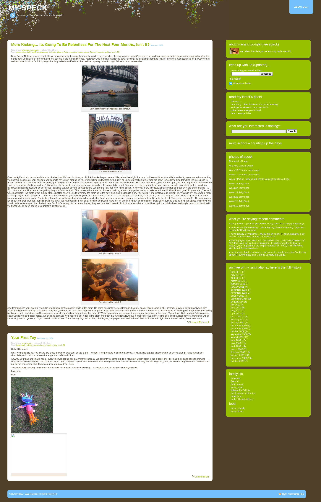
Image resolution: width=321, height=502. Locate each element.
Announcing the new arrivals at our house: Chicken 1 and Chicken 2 (266, 235)
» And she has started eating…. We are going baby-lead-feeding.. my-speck (267, 227)
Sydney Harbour (96, 52)
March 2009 (237, 349)
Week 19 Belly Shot (239, 206)
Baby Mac (236, 378)
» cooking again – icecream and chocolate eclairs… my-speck (260, 240)
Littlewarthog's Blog (240, 390)
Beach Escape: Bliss (241, 113)
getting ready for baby (46, 52)
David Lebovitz (238, 408)
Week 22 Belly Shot (239, 197)
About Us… (301, 7)
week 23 (115, 52)
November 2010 (239, 293)
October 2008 (237, 361)
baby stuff (31, 52)
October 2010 (237, 296)
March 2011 (237, 281)
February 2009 (238, 352)
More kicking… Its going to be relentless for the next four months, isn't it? (80, 44)
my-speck (27, 8)
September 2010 (239, 298)
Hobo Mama (237, 384)
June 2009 (236, 340)
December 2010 (239, 290)
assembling (21, 52)
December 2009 (239, 325)
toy (55, 345)
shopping (49, 345)
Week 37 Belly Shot (239, 188)
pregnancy (34, 50)
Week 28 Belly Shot (239, 192)
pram (86, 52)
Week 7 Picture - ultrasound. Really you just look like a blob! (259, 179)
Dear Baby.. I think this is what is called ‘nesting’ (254, 104)
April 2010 (236, 313)
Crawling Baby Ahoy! (293, 223)
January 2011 (237, 287)
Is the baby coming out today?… (247, 110)
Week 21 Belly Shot (239, 201)
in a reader (235, 79)
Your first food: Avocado (244, 230)
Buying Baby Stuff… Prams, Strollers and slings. (262, 255)
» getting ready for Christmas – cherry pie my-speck (254, 234)
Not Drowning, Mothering (243, 393)
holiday (29, 345)
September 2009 (239, 334)
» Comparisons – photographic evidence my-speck (254, 223)
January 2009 (237, 355)
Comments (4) (201, 476)
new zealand (38, 345)
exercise (25, 50)
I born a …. (236, 101)
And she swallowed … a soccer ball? (249, 107)
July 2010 (235, 304)
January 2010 (237, 322)
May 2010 (236, 310)
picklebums (236, 396)
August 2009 (237, 337)
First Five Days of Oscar (241, 165)
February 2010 (238, 319)
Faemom (235, 381)
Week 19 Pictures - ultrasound (244, 170)
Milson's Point (62, 52)
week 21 (61, 345)
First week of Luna (238, 161)
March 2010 (237, 316)
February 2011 (238, 284)
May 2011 (236, 275)
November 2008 (239, 358)
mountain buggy (76, 52)
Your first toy (23, 338)
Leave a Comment (199, 322)
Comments (296, 494)
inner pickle (237, 387)
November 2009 (239, 328)
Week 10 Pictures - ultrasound (244, 174)
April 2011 (236, 278)
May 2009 (236, 343)
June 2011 (236, 272)
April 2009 (236, 346)
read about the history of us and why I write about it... (266, 51)
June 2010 (236, 307)
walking (108, 52)
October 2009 (237, 331)
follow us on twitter (241, 83)
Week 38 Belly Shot (239, 183)
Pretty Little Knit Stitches (242, 399)
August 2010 (237, 301)
